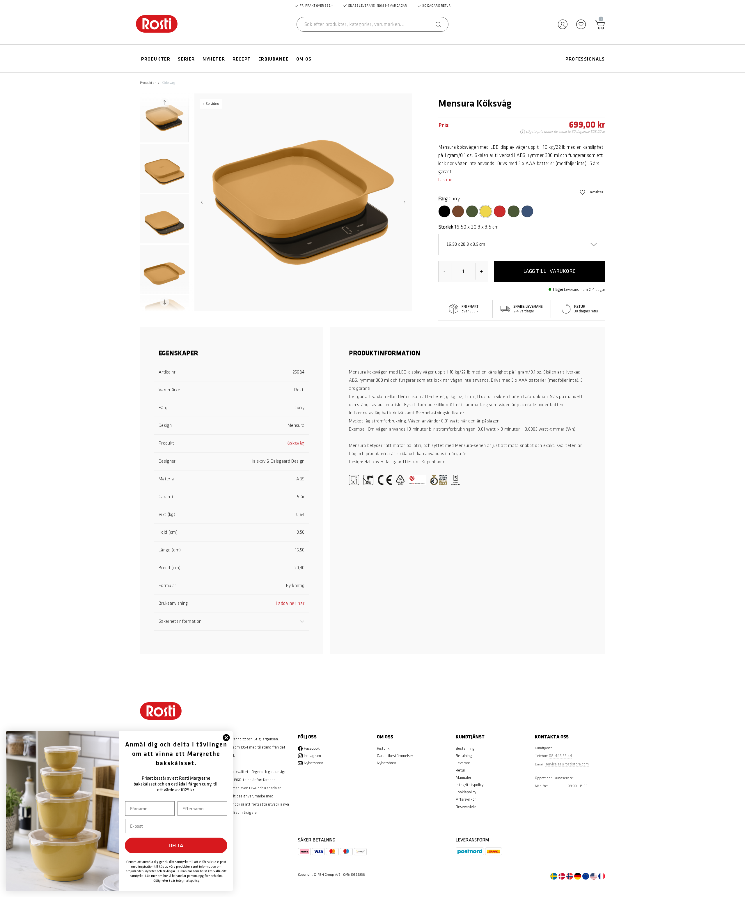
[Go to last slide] (164, 102)
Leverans (463, 763)
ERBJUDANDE (273, 59)
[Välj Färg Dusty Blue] (527, 211)
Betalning (464, 756)
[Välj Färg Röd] (500, 211)
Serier (186, 59)
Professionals (585, 59)
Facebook (312, 748)
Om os (304, 59)
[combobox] (373, 24)
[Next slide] (164, 302)
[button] (164, 117)
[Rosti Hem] (157, 24)
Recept (242, 59)
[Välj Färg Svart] (444, 211)
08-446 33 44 (560, 756)
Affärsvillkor (466, 799)
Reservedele (466, 806)
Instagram (312, 756)
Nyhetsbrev (313, 763)
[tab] (231, 356)
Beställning (465, 748)
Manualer (463, 777)
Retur (460, 770)
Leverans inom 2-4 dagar (584, 289)
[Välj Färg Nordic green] (514, 211)
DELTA (176, 845)
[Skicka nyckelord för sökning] (438, 24)
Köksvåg (168, 82)
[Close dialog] (226, 737)
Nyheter (214, 59)
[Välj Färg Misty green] (472, 211)
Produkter (155, 59)
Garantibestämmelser (395, 756)
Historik (383, 748)
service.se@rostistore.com (567, 764)
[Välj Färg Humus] (458, 211)
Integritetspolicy (469, 785)
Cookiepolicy (466, 792)
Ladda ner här (290, 603)
